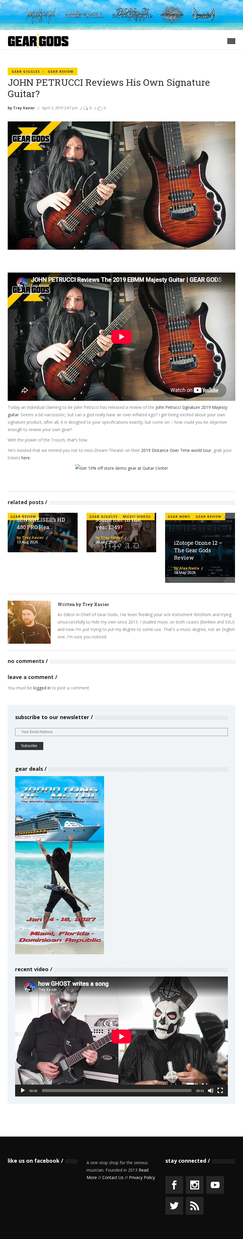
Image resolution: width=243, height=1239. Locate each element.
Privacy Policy (142, 1177)
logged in (42, 688)
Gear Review (60, 71)
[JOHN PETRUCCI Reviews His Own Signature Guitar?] (29, 622)
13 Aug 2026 (27, 542)
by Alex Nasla (186, 568)
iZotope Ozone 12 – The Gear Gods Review (198, 550)
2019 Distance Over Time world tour (176, 450)
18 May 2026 (185, 572)
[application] (121, 1036)
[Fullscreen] (220, 1091)
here (25, 458)
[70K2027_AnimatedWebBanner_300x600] (59, 952)
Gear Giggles (26, 71)
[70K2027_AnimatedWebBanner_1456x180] (121, 28)
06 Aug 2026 (106, 542)
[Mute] (211, 1091)
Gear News (179, 516)
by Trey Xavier (21, 107)
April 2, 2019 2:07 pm (60, 107)
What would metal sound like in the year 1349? (120, 520)
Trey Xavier (95, 604)
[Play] (23, 1091)
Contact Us (113, 1177)
